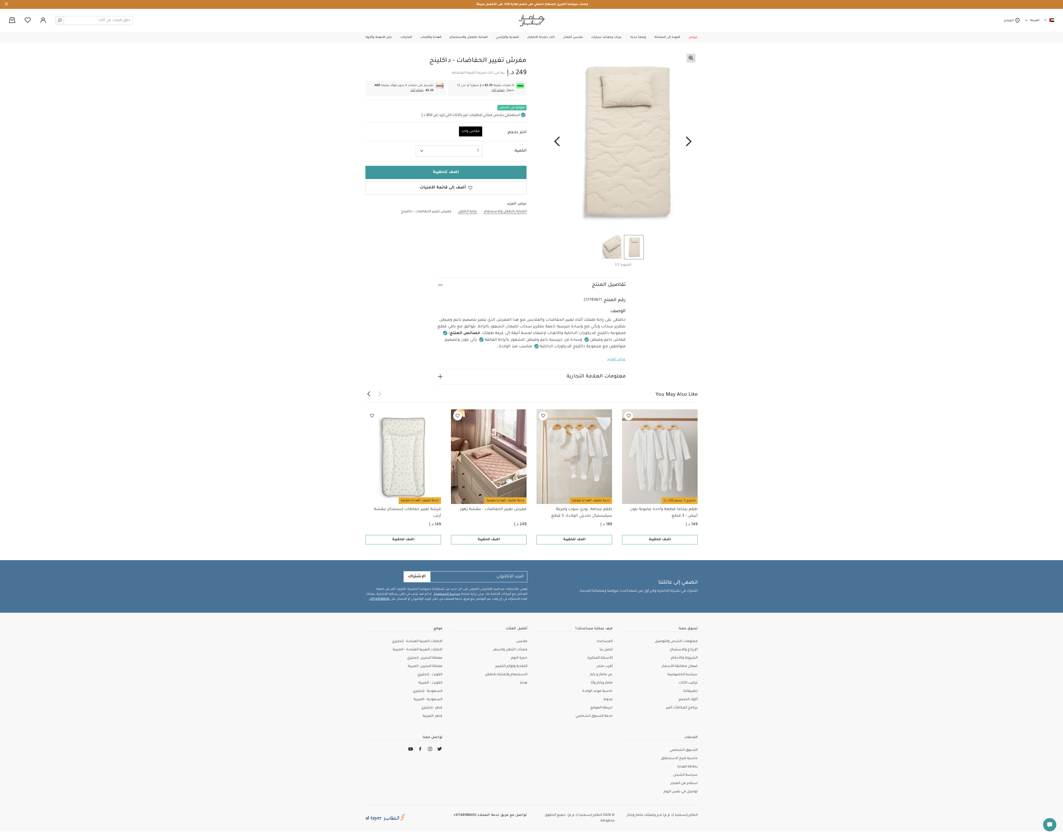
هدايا (523, 683)
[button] (693, 37)
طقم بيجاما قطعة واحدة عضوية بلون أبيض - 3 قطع (664, 512)
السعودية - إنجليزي (427, 691)
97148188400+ (379, 599)
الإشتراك (417, 577)
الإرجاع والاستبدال (684, 650)
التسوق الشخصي (684, 750)
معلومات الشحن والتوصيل (676, 641)
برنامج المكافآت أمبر (682, 708)
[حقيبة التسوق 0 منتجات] (12, 21)
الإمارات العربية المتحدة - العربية (417, 650)
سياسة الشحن (685, 775)
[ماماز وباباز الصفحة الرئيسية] (531, 20)
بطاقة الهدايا (687, 767)
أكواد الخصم (688, 700)
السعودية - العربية (428, 700)
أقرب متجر (605, 666)
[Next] (557, 142)
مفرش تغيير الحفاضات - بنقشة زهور (493, 509)
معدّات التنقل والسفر (510, 650)
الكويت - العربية (430, 683)
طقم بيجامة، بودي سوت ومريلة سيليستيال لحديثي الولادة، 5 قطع (581, 512)
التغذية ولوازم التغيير (511, 666)
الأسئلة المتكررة (600, 658)
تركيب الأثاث (688, 683)
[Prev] (688, 142)
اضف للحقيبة (660, 540)
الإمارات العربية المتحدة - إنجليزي (417, 641)
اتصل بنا (606, 650)
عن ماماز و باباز (601, 675)
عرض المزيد (616, 359)
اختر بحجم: (517, 132)
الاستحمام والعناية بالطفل (506, 675)
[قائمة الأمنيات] (628, 416)
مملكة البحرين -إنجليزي (424, 658)
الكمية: (520, 151)
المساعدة (605, 641)
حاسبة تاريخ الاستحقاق (679, 759)
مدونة (608, 700)
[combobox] (449, 151)
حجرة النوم (519, 658)
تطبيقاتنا (690, 691)
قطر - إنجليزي (431, 708)
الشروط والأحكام (684, 658)
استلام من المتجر (684, 783)
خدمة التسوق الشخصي (594, 716)
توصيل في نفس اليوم (681, 792)
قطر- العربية (432, 716)
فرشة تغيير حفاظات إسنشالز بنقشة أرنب (407, 512)
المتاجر (1009, 20)
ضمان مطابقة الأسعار (680, 666)
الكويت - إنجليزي (429, 675)
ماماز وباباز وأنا (602, 683)
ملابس (521, 641)
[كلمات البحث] (60, 20)
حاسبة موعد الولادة (597, 691)
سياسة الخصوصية (446, 594)
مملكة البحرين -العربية (425, 666)
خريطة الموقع (601, 708)
